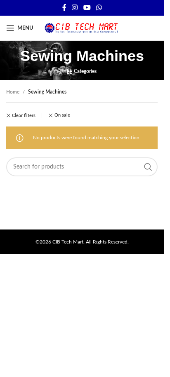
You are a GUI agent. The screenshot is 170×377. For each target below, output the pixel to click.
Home (12, 91)
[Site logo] (82, 27)
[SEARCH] (148, 166)
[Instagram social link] (74, 7)
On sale (62, 115)
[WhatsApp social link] (98, 7)
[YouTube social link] (86, 7)
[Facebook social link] (64, 7)
